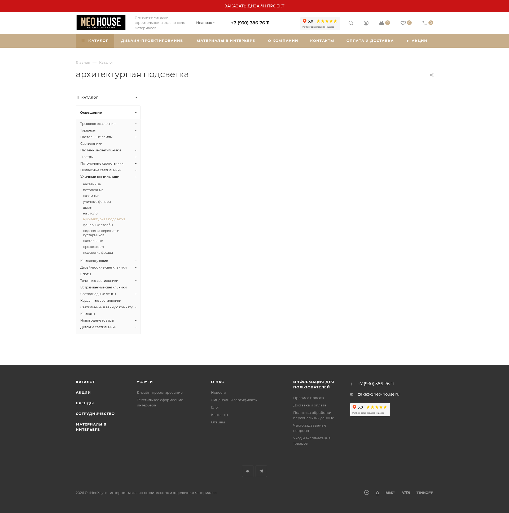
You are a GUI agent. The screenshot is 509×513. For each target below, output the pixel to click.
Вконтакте (247, 471)
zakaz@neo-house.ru (379, 394)
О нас (217, 382)
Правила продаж (308, 398)
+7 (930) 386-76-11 (250, 22)
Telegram (261, 471)
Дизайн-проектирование (160, 392)
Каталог (85, 382)
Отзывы (218, 422)
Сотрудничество (95, 413)
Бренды (85, 403)
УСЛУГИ (145, 382)
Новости (218, 392)
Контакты (219, 415)
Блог (215, 407)
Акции (83, 392)
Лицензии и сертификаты (234, 400)
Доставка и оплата (309, 405)
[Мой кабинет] (366, 23)
